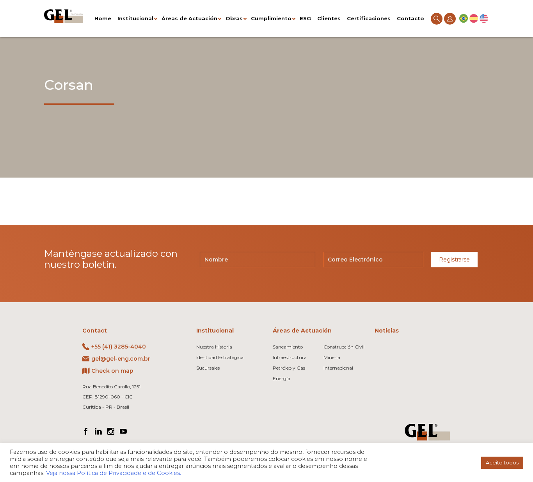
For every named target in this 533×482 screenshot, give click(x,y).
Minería (331, 357)
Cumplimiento (271, 18)
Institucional (135, 18)
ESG (305, 18)
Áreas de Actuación (189, 18)
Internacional (338, 368)
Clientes (329, 18)
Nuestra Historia (214, 347)
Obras (234, 18)
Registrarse (454, 259)
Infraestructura (290, 357)
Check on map (112, 370)
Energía (281, 378)
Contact (94, 330)
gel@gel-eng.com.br (120, 358)
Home (102, 18)
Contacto (410, 18)
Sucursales (208, 368)
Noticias (387, 330)
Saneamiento (288, 347)
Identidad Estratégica (219, 357)
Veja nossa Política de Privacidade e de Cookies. (113, 473)
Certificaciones (369, 18)
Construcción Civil (343, 347)
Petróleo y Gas (289, 368)
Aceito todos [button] (502, 462)
